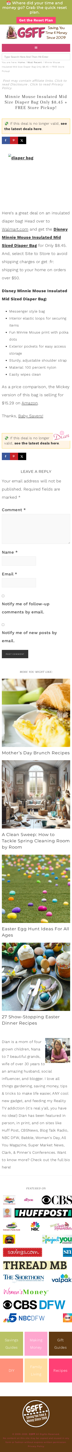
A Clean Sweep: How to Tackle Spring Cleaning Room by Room (36, 841)
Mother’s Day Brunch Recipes (36, 752)
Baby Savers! (30, 416)
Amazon (30, 403)
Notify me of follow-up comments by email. (25, 608)
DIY (12, 1370)
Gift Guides (60, 1344)
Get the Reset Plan (36, 20)
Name (10, 552)
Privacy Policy (36, 1446)
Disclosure (19, 84)
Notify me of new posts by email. (29, 636)
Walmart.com (15, 229)
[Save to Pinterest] (14, 140)
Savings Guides (11, 1344)
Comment (14, 509)
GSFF (36, 32)
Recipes (60, 1370)
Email (9, 574)
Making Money (36, 1344)
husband (32, 1071)
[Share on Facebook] (6, 140)
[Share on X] (22, 140)
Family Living (36, 1370)
